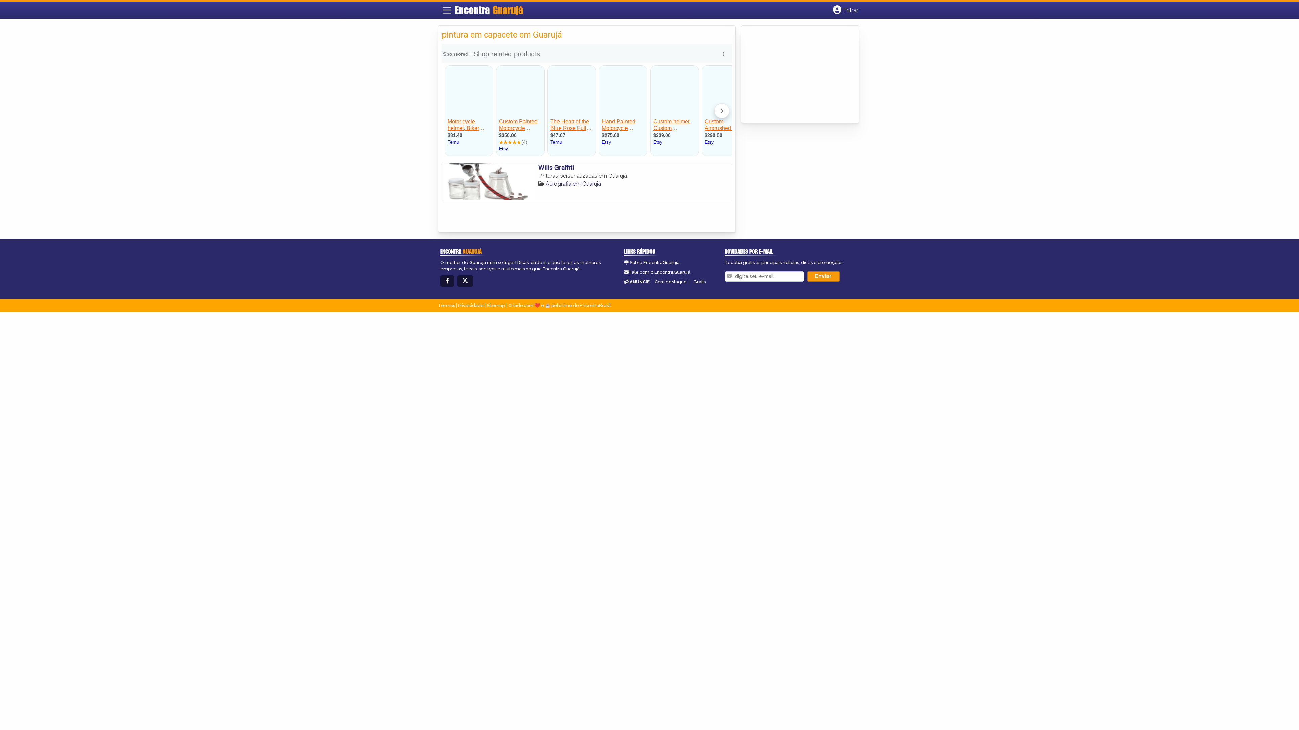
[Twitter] (465, 281)
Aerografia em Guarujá (573, 183)
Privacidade (471, 305)
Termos (446, 305)
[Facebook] (447, 281)
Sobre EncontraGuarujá (655, 262)
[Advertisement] (795, 74)
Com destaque (671, 281)
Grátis (699, 281)
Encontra (489, 10)
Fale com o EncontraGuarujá (660, 272)
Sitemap (496, 305)
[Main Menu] (447, 10)
